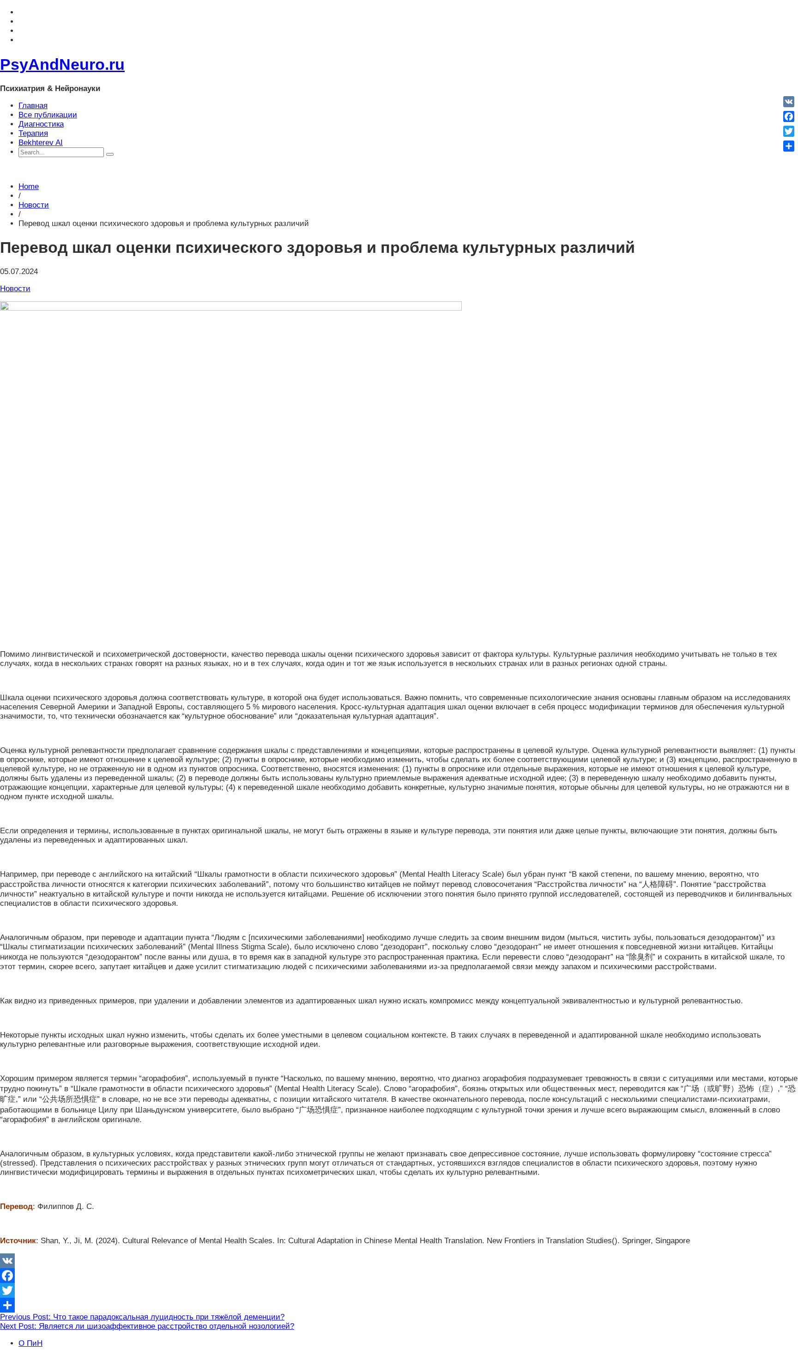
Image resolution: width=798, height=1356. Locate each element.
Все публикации (47, 114)
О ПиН (30, 1343)
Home (28, 186)
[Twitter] (399, 1290)
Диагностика (41, 124)
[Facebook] (399, 1275)
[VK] (399, 1260)
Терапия (33, 133)
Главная (33, 105)
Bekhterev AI (40, 142)
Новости (33, 205)
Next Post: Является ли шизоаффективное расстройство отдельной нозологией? (147, 1326)
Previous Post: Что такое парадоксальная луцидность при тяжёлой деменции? (142, 1317)
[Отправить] (399, 1305)
